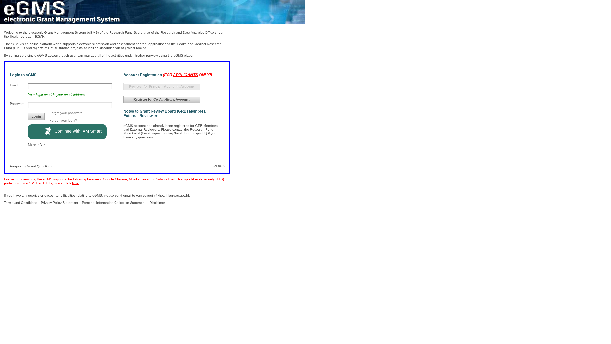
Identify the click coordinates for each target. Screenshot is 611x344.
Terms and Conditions (21, 202)
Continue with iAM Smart (76, 131)
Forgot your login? (63, 120)
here (75, 183)
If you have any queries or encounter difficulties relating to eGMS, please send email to (70, 195)
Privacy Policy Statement (60, 202)
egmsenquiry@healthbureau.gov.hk (179, 133)
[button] (36, 116)
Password (17, 104)
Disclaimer (157, 202)
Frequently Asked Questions (31, 166)
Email (14, 85)
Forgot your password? (66, 113)
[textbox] (70, 86)
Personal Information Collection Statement (114, 202)
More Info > (36, 144)
